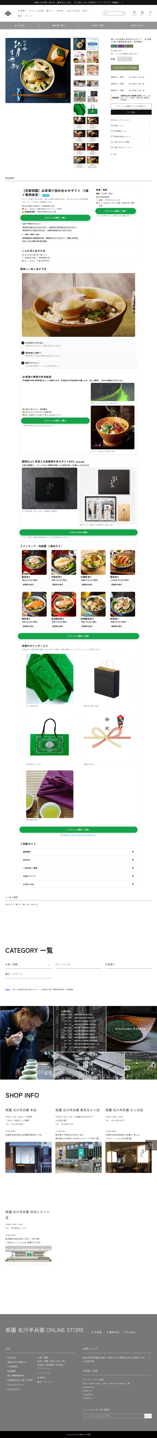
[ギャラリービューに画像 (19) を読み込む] (79, 162)
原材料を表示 (28, 584)
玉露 (46, 1361)
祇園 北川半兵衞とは (17, 1362)
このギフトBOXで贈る (78, 532)
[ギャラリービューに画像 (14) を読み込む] (93, 123)
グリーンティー (44, 1368)
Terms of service (15, 1384)
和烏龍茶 (50, 1364)
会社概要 (11, 1370)
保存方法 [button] (26, 860)
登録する (148, 1416)
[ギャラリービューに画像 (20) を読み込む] (93, 162)
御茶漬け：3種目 (117, 90)
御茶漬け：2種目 (117, 83)
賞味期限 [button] (26, 852)
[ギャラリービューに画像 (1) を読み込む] (79, 44)
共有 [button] (114, 154)
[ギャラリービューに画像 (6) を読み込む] (93, 70)
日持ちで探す (98, 25)
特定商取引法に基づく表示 (19, 1380)
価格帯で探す (59, 25)
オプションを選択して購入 (55, 218)
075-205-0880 (17, 1123)
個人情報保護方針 (15, 1375)
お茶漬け (110, 964)
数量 (113, 59)
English (131, 1332)
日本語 (98, 1332)
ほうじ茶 (60, 1361)
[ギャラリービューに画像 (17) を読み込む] (79, 149)
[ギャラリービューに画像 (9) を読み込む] (79, 96)
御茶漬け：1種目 (117, 77)
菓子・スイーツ (13, 974)
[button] (55, 10)
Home (7, 989)
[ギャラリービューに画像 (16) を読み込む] (93, 136)
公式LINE (11, 1357)
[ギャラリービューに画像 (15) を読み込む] (79, 136)
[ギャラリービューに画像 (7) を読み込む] (79, 83)
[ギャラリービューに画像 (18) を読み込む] (93, 149)
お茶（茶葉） (12, 964)
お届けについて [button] (29, 876)
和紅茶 (40, 1364)
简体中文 (114, 1332)
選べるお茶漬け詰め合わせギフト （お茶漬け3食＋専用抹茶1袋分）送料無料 (43, 989)
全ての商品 (19, 25)
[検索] (123, 13)
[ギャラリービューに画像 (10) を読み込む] (93, 96)
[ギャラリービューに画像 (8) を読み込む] (93, 83)
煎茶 (52, 1361)
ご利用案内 (12, 1366)
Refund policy (13, 1389)
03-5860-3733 (67, 1123)
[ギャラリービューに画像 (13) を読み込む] (79, 123)
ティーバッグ (62, 964)
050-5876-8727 (117, 1120)
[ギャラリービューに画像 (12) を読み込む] (93, 110)
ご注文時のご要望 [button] (30, 868)
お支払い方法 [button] (28, 884)
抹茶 (39, 1361)
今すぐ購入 (131, 112)
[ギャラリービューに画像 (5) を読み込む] (79, 70)
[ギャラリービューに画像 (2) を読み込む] (93, 44)
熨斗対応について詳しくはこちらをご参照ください (78, 835)
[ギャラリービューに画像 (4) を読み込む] (93, 57)
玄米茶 (59, 1364)
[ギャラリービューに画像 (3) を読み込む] (79, 57)
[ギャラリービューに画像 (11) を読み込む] (79, 110)
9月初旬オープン (19, 1227)
